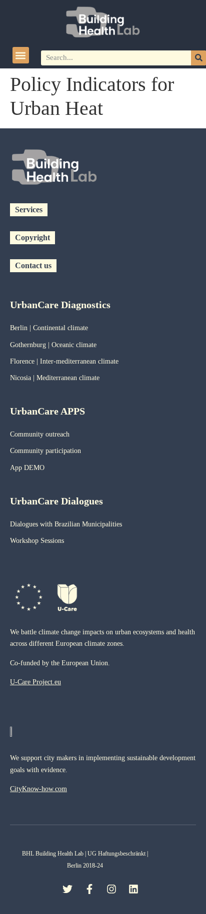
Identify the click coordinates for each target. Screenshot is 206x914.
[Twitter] (67, 889)
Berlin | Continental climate (49, 328)
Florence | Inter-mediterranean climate (64, 361)
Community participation (45, 451)
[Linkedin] (133, 889)
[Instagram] (111, 889)
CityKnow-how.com (38, 789)
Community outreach (40, 434)
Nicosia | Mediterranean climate (55, 378)
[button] (20, 55)
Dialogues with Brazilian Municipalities (66, 524)
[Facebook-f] (89, 889)
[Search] (198, 57)
